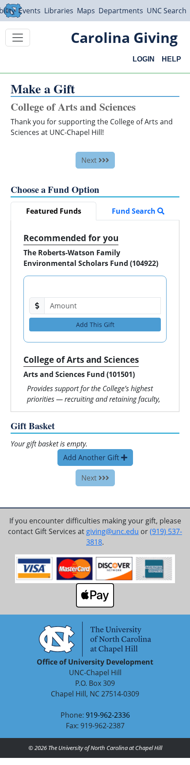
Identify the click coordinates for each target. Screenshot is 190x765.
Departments (121, 10)
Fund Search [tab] (134, 211)
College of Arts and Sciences (81, 359)
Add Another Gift (92, 457)
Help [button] (171, 59)
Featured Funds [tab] (53, 211)
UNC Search (166, 10)
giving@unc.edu (112, 531)
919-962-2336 (108, 715)
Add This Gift (95, 324)
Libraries (58, 10)
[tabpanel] (95, 315)
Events (30, 10)
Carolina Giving (124, 37)
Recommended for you (70, 238)
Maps (86, 10)
